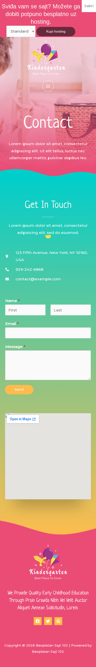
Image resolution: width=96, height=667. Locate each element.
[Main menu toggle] (47, 86)
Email (12, 323)
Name (12, 300)
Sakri (89, 5)
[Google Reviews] (58, 621)
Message (15, 346)
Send (19, 389)
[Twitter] (48, 621)
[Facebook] (38, 621)
